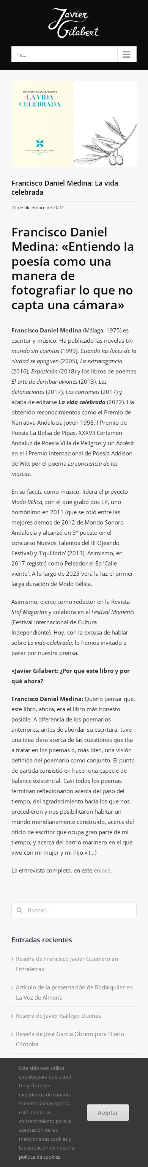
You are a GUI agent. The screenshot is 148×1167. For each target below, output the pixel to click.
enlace (102, 870)
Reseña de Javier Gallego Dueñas (58, 1015)
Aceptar (108, 1112)
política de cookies (39, 1156)
